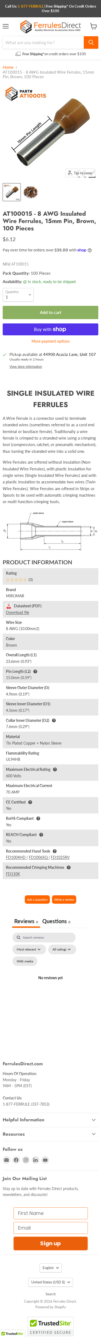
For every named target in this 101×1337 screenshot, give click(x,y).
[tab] (56, 922)
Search (51, 1294)
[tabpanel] (50, 984)
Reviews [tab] (26, 921)
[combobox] (43, 42)
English (48, 1268)
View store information (25, 367)
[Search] (91, 42)
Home (8, 67)
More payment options (51, 341)
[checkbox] (24, 961)
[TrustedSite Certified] (50, 1326)
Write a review (64, 899)
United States (48, 1282)
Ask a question (37, 899)
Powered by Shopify (50, 1307)
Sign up (50, 1243)
